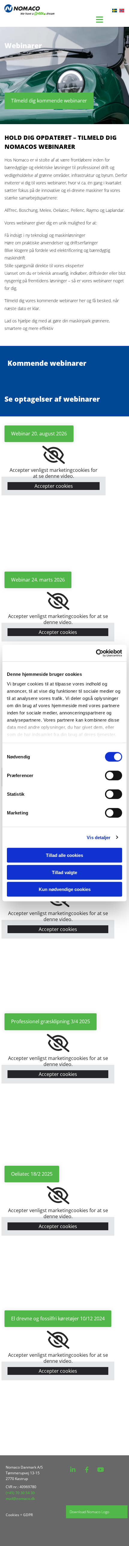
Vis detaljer (98, 837)
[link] (53, 455)
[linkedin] (73, 1469)
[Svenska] (114, 10)
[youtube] (100, 1469)
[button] (49, 101)
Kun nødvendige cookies (65, 889)
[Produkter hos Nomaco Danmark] (27, 10)
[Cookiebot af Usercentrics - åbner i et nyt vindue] (96, 653)
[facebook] (86, 1469)
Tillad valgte (64, 872)
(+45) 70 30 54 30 (20, 1492)
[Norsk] (121, 10)
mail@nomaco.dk (20, 1498)
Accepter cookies (53, 486)
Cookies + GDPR (20, 1514)
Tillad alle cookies (64, 855)
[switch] (113, 775)
